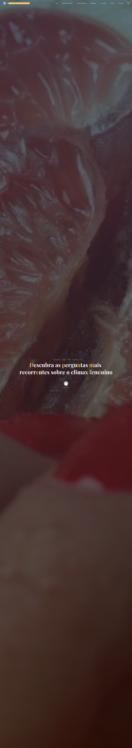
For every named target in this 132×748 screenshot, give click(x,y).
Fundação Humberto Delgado (18, 3)
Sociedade (75, 359)
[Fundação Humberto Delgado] (4, 3)
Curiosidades (56, 359)
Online (64, 359)
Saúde (69, 359)
